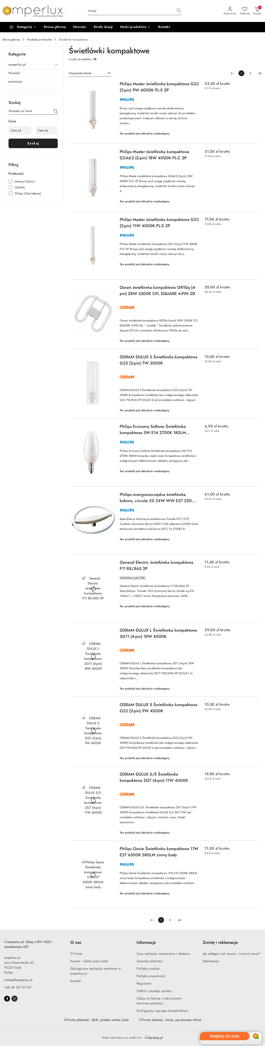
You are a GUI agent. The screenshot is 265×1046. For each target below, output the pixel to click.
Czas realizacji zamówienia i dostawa (163, 953)
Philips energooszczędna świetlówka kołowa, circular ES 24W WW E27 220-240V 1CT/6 (156, 498)
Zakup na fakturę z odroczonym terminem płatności (159, 1001)
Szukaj (33, 143)
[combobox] (90, 73)
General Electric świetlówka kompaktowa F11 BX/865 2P (156, 565)
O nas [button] (75, 942)
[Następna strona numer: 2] (259, 73)
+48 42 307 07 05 (17, 987)
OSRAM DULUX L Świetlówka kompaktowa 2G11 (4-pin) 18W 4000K (158, 633)
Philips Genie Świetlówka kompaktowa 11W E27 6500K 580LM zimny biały (159, 852)
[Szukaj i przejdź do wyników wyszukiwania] (179, 11)
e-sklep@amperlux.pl (18, 980)
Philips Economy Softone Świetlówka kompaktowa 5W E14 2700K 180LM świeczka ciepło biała (153, 429)
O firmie (76, 953)
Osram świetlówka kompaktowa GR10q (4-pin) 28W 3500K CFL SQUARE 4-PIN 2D (158, 290)
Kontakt (75, 981)
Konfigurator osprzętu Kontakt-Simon (162, 1010)
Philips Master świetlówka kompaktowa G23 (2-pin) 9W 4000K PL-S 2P (159, 87)
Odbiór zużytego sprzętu (154, 990)
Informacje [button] (146, 942)
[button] (135, 27)
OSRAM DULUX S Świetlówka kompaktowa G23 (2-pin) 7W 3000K (158, 360)
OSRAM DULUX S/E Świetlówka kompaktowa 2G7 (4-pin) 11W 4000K (154, 777)
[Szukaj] (56, 112)
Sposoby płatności (150, 961)
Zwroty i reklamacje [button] (220, 942)
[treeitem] (33, 64)
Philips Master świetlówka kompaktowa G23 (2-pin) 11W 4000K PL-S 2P (159, 223)
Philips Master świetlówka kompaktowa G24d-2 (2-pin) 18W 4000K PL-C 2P (154, 155)
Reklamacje (211, 961)
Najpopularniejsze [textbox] (80, 73)
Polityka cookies (148, 968)
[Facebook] (7, 999)
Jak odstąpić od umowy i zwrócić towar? (232, 953)
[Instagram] (14, 999)
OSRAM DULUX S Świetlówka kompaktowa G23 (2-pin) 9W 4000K (158, 708)
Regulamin (144, 983)
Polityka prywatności (151, 976)
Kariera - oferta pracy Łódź (89, 961)
